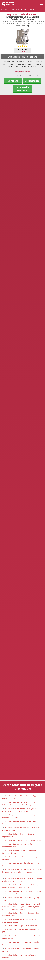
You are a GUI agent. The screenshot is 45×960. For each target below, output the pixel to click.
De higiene (13, 80)
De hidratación (32, 80)
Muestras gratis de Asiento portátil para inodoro (23, 840)
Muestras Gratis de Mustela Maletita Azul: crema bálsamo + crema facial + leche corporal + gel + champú (22, 872)
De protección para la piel (22, 88)
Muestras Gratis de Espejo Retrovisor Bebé (21, 926)
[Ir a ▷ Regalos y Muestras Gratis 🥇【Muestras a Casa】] (7, 3)
